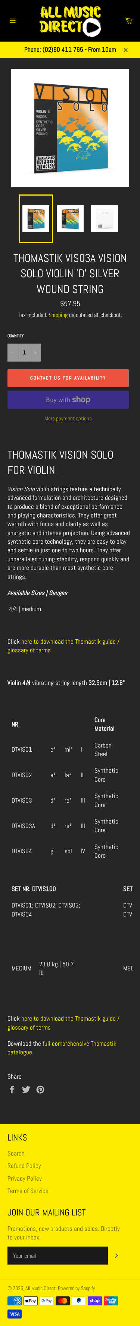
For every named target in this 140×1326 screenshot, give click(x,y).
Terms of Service (28, 1191)
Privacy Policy (24, 1178)
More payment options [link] (68, 418)
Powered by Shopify (76, 1288)
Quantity (15, 336)
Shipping (58, 315)
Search (16, 1153)
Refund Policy (24, 1166)
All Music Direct (40, 1288)
